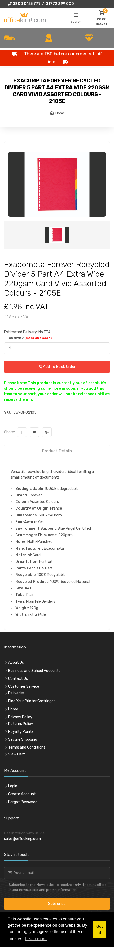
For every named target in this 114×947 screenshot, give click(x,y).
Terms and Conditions (26, 747)
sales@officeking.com (22, 839)
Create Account (22, 794)
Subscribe (57, 903)
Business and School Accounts (34, 670)
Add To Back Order (59, 366)
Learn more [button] (36, 938)
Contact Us (18, 678)
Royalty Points (21, 731)
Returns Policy (20, 723)
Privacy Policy (20, 717)
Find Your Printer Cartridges (31, 701)
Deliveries (16, 693)
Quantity (30, 338)
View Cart (16, 754)
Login (12, 786)
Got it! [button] (99, 929)
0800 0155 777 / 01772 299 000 (43, 4)
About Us (16, 662)
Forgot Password (22, 802)
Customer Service (23, 686)
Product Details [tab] (57, 450)
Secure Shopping (22, 739)
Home (60, 113)
